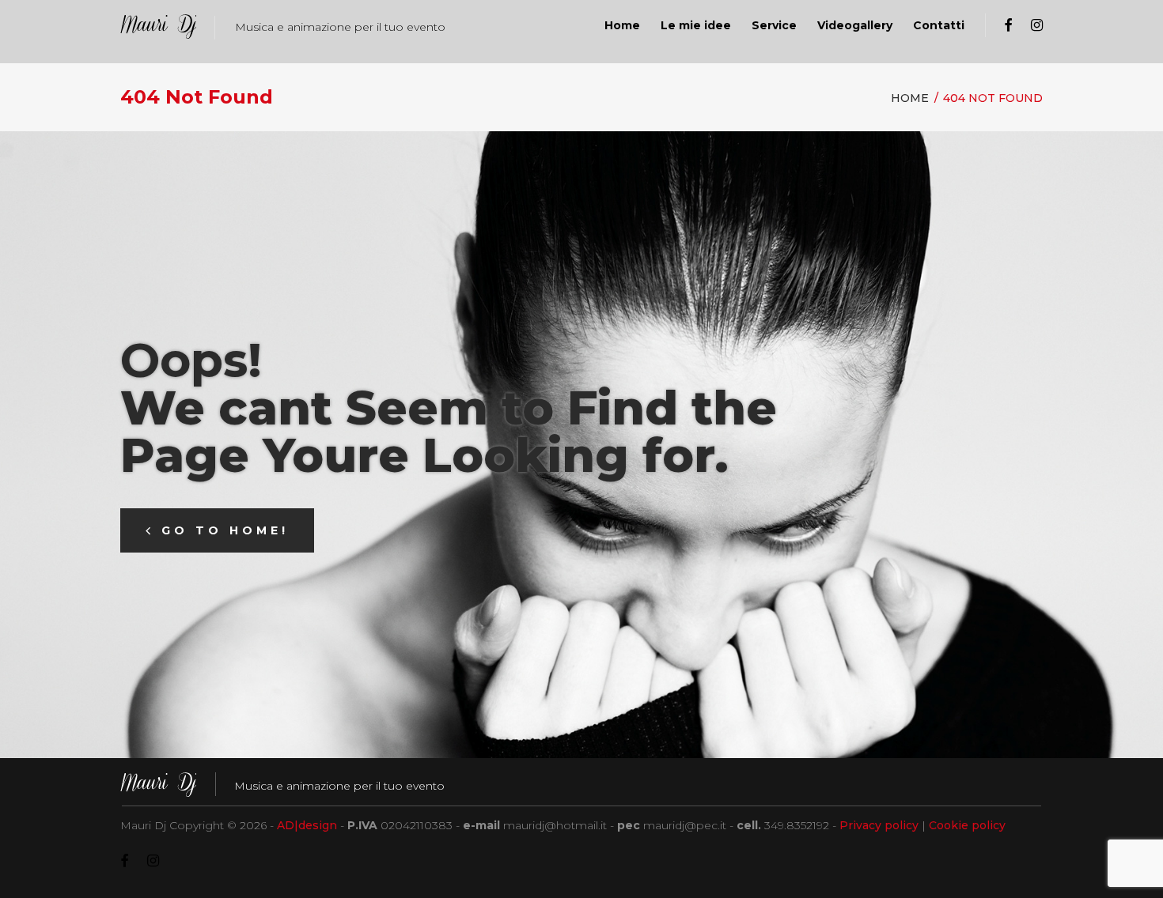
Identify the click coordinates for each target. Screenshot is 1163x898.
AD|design (307, 825)
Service (774, 25)
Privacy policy (879, 825)
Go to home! (225, 530)
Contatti (938, 25)
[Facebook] (1008, 25)
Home (622, 25)
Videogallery (854, 25)
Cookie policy (967, 825)
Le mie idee (696, 25)
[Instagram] (1037, 25)
